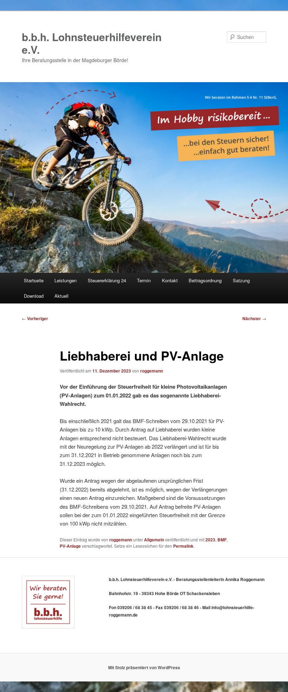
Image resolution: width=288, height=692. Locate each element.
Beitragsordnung (205, 280)
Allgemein (154, 539)
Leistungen (65, 280)
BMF (222, 539)
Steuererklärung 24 (107, 280)
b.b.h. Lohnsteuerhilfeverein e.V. (92, 43)
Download (34, 295)
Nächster (254, 318)
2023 (210, 539)
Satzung (241, 280)
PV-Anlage (70, 546)
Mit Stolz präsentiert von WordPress (144, 667)
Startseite (34, 280)
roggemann (151, 371)
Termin (144, 280)
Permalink (183, 546)
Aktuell (61, 295)
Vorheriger (35, 318)
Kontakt (170, 280)
